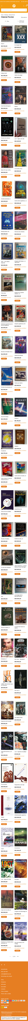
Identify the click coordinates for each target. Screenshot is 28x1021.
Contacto (3, 989)
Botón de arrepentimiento (7, 1012)
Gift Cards (3, 984)
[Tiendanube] (6, 1015)
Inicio (2, 14)
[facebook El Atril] (4, 964)
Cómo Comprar (4, 991)
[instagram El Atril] (1, 964)
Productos (3, 982)
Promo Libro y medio (6, 993)
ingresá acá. (23, 1011)
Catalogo (6, 14)
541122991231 (4, 969)
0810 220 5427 (4, 971)
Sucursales (3, 986)
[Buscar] (25, 10)
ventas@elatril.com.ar (6, 974)
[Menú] (1, 6)
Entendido (18, 1018)
